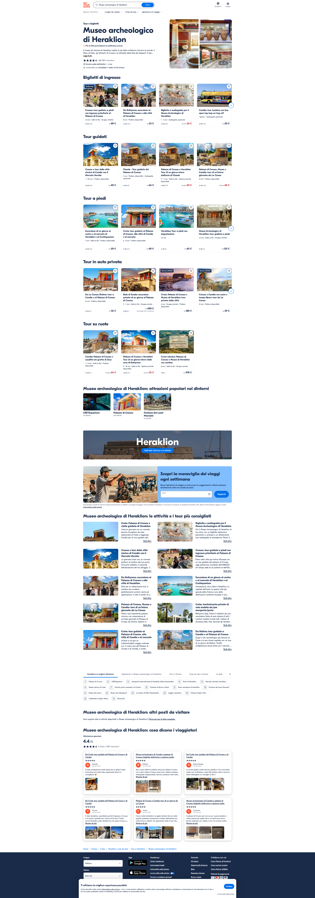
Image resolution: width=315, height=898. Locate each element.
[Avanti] (231, 105)
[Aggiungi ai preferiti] (115, 86)
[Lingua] (218, 3)
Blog (192, 869)
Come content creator (219, 865)
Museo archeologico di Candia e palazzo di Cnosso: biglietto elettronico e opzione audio (155, 755)
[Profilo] (228, 3)
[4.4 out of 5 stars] (90, 746)
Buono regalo (196, 877)
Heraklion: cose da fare (118, 849)
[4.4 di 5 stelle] (90, 60)
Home (85, 849)
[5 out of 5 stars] (107, 761)
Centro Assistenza (157, 861)
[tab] (100, 674)
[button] (100, 105)
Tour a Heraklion (138, 849)
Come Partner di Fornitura (221, 861)
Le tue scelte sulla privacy (160, 873)
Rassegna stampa (198, 873)
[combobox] (117, 5)
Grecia (94, 849)
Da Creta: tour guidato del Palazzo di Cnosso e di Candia (106, 755)
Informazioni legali (157, 865)
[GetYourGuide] (86, 5)
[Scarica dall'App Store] (137, 872)
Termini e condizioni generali (161, 877)
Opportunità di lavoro (199, 865)
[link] (100, 105)
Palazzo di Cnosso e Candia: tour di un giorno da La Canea (157, 802)
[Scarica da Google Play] (137, 863)
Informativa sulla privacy (92, 507)
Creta (102, 849)
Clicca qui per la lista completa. (162, 719)
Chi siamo (194, 861)
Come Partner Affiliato (219, 869)
